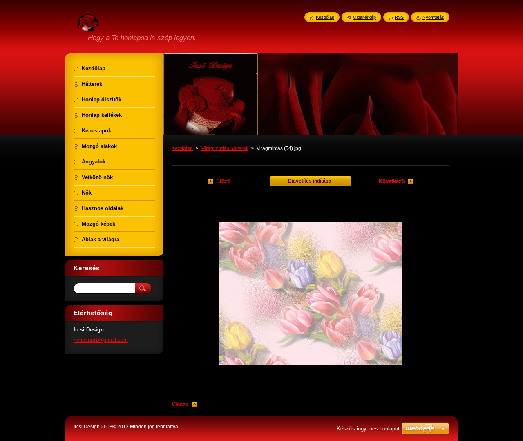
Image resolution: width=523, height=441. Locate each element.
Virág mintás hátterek (224, 148)
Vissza (180, 404)
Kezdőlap (182, 148)
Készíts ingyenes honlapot (368, 428)
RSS (399, 17)
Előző (223, 181)
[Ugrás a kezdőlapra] (88, 27)
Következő (392, 181)
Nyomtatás (433, 17)
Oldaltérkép (364, 17)
